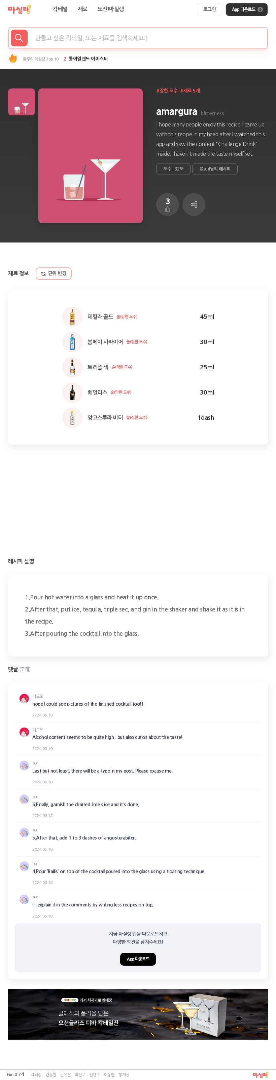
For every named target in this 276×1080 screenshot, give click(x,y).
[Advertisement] (138, 502)
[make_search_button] (19, 38)
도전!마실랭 (111, 9)
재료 (83, 9)
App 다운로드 (243, 9)
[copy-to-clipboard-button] (193, 204)
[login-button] (209, 9)
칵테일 (60, 9)
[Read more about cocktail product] (138, 1014)
